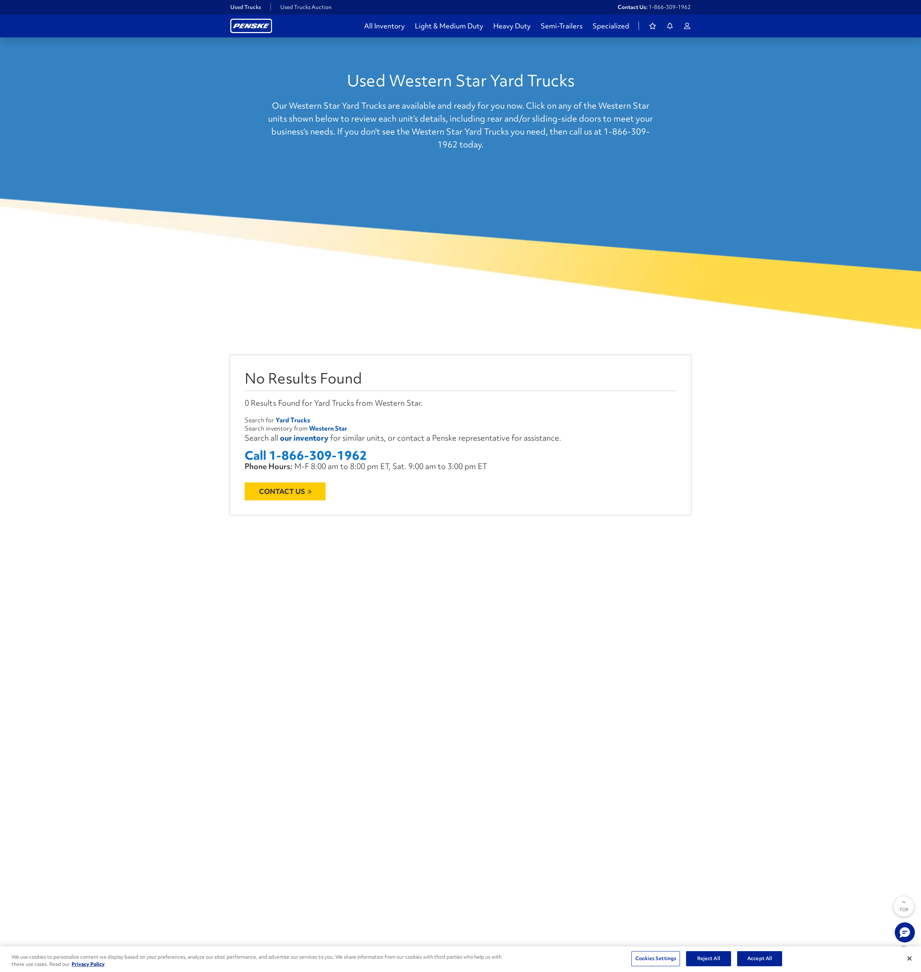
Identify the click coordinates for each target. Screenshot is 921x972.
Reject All (708, 958)
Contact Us (282, 491)
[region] (460, 959)
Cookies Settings (655, 958)
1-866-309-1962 (670, 7)
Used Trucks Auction (306, 7)
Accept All (759, 958)
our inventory (304, 438)
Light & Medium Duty (449, 26)
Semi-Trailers (561, 26)
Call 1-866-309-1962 (306, 455)
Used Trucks (245, 7)
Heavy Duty (512, 26)
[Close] (909, 958)
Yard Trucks (293, 420)
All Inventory (384, 26)
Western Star (328, 428)
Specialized (611, 26)
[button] (905, 932)
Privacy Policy (88, 964)
